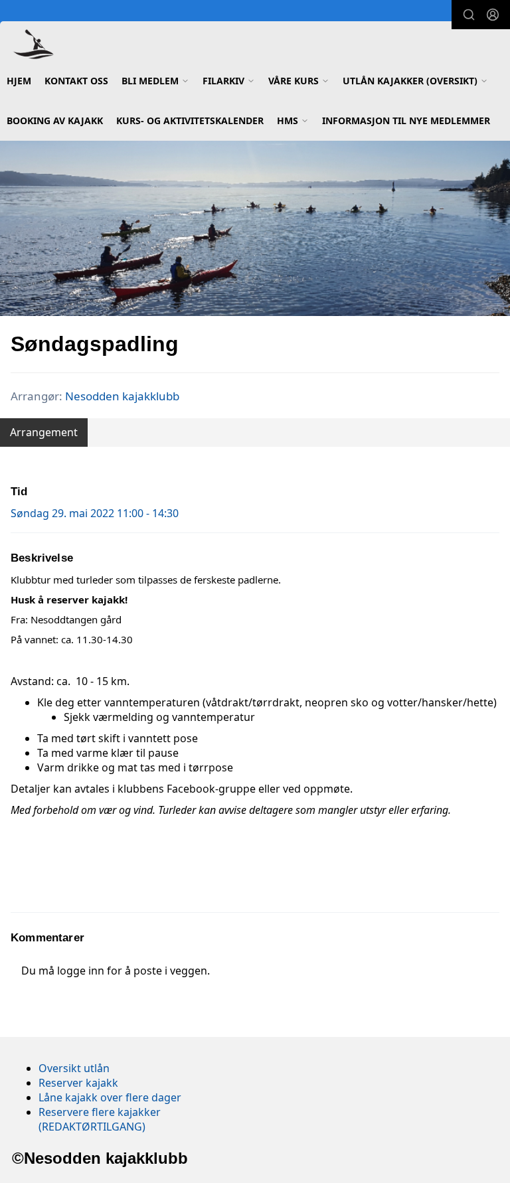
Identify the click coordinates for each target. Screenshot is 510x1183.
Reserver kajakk (78, 1082)
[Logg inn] (493, 15)
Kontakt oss (76, 80)
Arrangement (44, 432)
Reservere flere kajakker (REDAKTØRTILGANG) (100, 1119)
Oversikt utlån (74, 1068)
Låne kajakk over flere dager (110, 1097)
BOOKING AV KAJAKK (55, 120)
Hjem (19, 80)
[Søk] (469, 15)
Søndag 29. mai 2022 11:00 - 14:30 (95, 513)
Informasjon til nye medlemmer (406, 120)
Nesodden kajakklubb (122, 396)
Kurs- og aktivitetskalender (190, 120)
